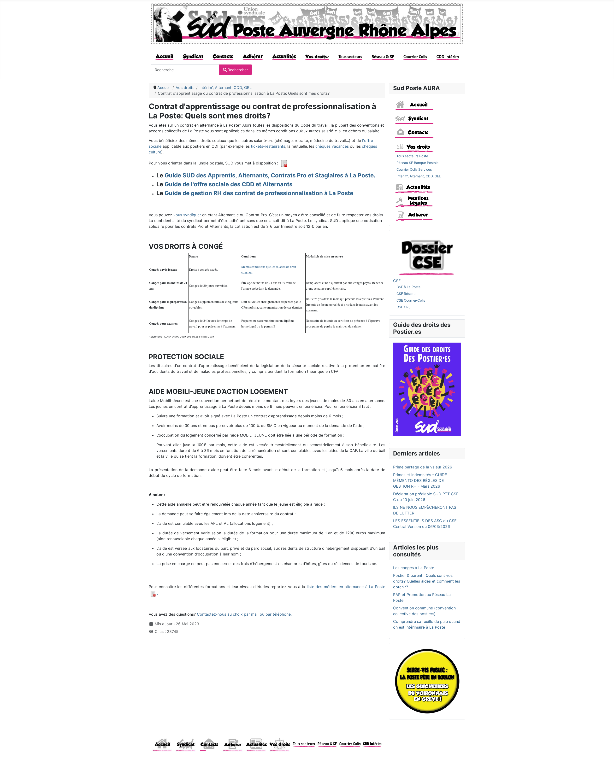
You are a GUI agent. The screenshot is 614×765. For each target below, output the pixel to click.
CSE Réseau (405, 294)
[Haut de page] (605, 756)
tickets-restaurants (268, 146)
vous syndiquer (187, 214)
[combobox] (185, 69)
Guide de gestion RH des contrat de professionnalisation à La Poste (259, 193)
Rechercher (238, 69)
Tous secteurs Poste (412, 156)
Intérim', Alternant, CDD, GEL (418, 176)
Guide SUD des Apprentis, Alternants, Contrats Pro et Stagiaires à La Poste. (270, 175)
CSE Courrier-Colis (410, 300)
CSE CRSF (404, 307)
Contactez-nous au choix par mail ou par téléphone (244, 614)
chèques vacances (332, 146)
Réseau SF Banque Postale (417, 163)
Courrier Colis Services (414, 169)
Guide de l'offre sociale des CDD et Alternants (228, 184)
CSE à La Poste (408, 287)
